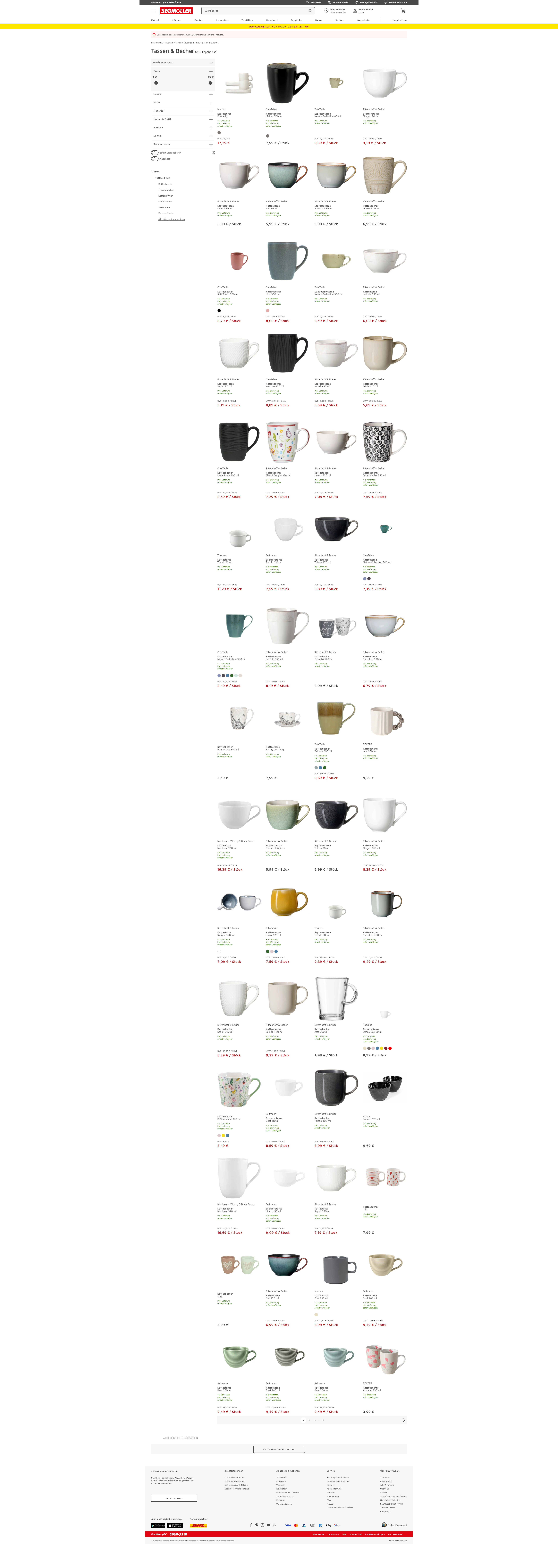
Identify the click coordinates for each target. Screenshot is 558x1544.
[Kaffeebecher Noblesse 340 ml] (239, 1177)
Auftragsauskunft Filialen (236, 1485)
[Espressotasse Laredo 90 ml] (239, 174)
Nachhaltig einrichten (390, 1500)
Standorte (385, 1477)
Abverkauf (281, 1477)
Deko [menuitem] (318, 20)
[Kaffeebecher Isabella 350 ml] (288, 625)
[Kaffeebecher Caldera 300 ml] (336, 717)
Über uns (384, 1488)
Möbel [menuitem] (155, 20)
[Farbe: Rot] (390, 1048)
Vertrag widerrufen (396, 1540)
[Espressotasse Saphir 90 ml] (239, 352)
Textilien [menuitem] (247, 20)
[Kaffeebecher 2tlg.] (385, 1177)
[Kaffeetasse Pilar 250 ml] (336, 1264)
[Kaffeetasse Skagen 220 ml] (239, 901)
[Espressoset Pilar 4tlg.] (239, 82)
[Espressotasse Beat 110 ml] (288, 1087)
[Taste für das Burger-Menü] (153, 11)
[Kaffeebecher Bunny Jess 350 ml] (239, 717)
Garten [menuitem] (198, 20)
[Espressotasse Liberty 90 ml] (288, 1177)
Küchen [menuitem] (176, 20)
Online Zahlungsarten (235, 1481)
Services (331, 1492)
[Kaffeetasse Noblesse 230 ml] (239, 814)
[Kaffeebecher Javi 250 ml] (385, 717)
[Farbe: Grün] (232, 675)
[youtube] (268, 1525)
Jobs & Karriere (387, 1485)
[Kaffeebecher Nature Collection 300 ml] (239, 625)
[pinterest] (257, 1525)
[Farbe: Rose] (267, 310)
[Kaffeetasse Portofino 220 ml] (385, 625)
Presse (330, 1504)
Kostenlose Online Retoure (237, 1488)
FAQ (329, 1500)
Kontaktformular (334, 1488)
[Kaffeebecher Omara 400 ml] (385, 174)
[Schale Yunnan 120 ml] (385, 1087)
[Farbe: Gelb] (381, 1048)
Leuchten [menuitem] (222, 20)
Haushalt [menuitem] (272, 20)
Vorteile (383, 1492)
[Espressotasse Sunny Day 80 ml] (385, 998)
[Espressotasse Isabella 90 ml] (336, 352)
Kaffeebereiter (166, 184)
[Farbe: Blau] (227, 675)
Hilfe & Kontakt (340, 2)
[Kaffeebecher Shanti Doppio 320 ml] (288, 441)
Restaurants (385, 1481)
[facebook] (251, 1525)
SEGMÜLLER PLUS (398, 2)
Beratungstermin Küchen (338, 1481)
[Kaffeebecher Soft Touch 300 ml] (239, 260)
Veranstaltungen (284, 1504)
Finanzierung (333, 1496)
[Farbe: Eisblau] (316, 767)
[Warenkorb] (403, 11)
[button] (213, 153)
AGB (344, 1534)
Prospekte (316, 2)
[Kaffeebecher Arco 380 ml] (336, 998)
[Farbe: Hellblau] (364, 578)
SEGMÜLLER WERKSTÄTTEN (393, 1496)
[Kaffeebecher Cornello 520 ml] (336, 625)
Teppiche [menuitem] (296, 20)
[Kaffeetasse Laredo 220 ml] (336, 441)
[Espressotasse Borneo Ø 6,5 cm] (288, 814)
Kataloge (280, 1500)
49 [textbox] (209, 77)
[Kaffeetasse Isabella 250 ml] (385, 260)
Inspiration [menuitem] (400, 20)
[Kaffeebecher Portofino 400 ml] (385, 901)
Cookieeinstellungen (375, 1534)
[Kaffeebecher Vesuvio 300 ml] (288, 352)
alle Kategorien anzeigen (171, 219)
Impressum (333, 1534)
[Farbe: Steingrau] (369, 578)
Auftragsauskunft (368, 2)
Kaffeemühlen (165, 195)
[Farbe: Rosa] (272, 951)
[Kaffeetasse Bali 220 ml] (288, 1264)
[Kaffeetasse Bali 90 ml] (288, 174)
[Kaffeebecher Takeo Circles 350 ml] (385, 441)
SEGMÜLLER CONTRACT (391, 1504)
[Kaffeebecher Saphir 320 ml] (239, 998)
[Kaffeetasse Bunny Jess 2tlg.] (288, 717)
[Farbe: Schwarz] (219, 310)
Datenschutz (356, 1534)
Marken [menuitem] (339, 20)
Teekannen (164, 207)
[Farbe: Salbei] (236, 675)
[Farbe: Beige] (364, 1048)
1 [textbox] (153, 77)
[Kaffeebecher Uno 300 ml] (288, 260)
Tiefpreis (280, 1485)
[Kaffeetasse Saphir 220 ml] (336, 1177)
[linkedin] (274, 1525)
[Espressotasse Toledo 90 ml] (336, 814)
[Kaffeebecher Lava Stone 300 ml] (239, 441)
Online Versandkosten (235, 1477)
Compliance (385, 1511)
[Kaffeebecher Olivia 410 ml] (385, 352)
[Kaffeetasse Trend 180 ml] (239, 528)
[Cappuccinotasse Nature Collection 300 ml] (336, 260)
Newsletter (281, 1488)
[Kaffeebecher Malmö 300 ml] (288, 82)
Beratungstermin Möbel (338, 1477)
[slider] (156, 83)
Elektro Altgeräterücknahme (340, 1507)
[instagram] (262, 1525)
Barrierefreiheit (395, 1534)
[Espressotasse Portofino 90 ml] (336, 174)
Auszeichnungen (387, 1507)
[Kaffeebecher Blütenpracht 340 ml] (239, 1087)
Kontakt (330, 1485)
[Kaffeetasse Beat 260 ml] (385, 1264)
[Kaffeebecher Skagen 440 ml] (385, 814)
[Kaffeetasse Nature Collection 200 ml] (385, 528)
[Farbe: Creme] (240, 675)
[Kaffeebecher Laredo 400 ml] (288, 998)
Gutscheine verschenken (287, 1492)
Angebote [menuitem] (363, 20)
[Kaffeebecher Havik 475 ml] (288, 901)
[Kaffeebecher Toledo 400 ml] (336, 1087)
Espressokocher (166, 213)
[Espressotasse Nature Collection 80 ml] (336, 82)
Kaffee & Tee (162, 177)
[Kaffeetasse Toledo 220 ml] (336, 528)
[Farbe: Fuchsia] (386, 1048)
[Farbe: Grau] (219, 132)
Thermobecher (166, 190)
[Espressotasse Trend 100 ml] (336, 901)
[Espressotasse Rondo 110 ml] (288, 528)
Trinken (155, 171)
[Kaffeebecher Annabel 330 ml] (385, 1356)
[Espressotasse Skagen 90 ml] (385, 82)
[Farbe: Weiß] (219, 951)
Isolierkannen (165, 201)
